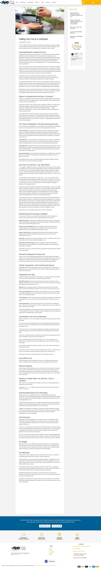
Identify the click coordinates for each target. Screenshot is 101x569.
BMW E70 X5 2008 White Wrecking (76, 37)
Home (51, 548)
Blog (51, 554)
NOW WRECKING (15, 550)
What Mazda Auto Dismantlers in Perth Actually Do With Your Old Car (76, 15)
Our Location (97, 2)
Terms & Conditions (38, 565)
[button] (83, 59)
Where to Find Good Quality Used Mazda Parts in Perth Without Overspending (76, 22)
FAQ (51, 549)
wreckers (28, 387)
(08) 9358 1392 (87, 2)
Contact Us (52, 552)
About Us (52, 550)
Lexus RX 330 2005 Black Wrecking (76, 32)
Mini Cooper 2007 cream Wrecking (76, 28)
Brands (51, 553)
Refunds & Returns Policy (52, 565)
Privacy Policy (44, 565)
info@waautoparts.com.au (79, 551)
